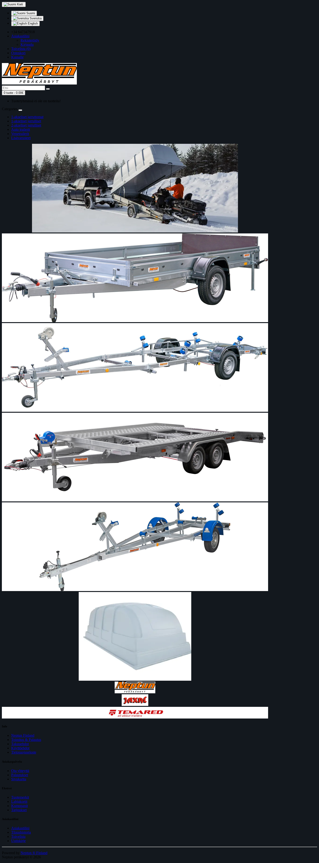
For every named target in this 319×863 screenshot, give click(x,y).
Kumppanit (19, 806)
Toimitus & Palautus (26, 740)
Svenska (35, 18)
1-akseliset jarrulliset (26, 121)
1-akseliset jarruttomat (27, 117)
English (32, 23)
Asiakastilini (20, 828)
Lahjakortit (19, 801)
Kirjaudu (27, 44)
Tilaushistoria (21, 832)
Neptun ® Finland (34, 853)
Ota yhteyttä (20, 771)
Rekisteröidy (30, 40)
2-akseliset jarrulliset (26, 125)
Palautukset (19, 775)
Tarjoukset (19, 810)
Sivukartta (18, 779)
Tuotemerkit (20, 797)
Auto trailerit (20, 129)
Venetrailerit (20, 134)
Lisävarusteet (21, 138)
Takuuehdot (20, 744)
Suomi (30, 13)
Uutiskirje (18, 841)
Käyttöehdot (20, 748)
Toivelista (18, 836)
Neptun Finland (22, 735)
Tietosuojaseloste (23, 752)
